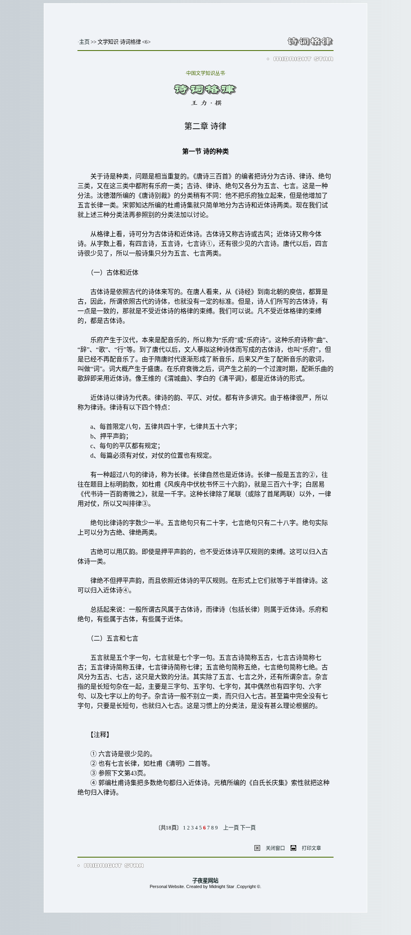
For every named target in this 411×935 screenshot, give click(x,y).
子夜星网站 (205, 881)
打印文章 (311, 848)
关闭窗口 (275, 848)
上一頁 (231, 828)
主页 (84, 42)
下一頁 (248, 828)
